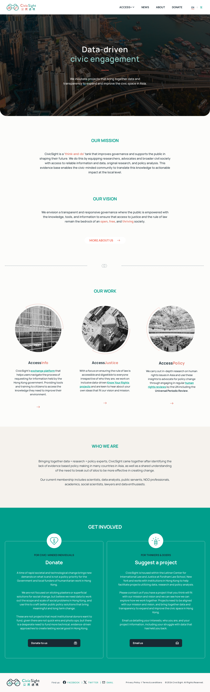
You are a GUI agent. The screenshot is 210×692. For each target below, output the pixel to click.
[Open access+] (134, 7)
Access (38, 362)
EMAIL (110, 683)
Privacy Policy (133, 682)
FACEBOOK (73, 683)
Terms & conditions (152, 682)
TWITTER (93, 683)
